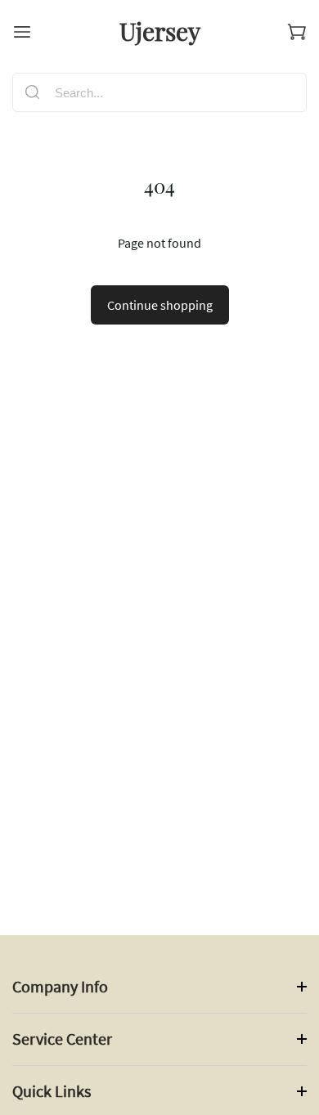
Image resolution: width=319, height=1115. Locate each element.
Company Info (60, 986)
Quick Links (51, 1091)
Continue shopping (160, 305)
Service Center (62, 1038)
